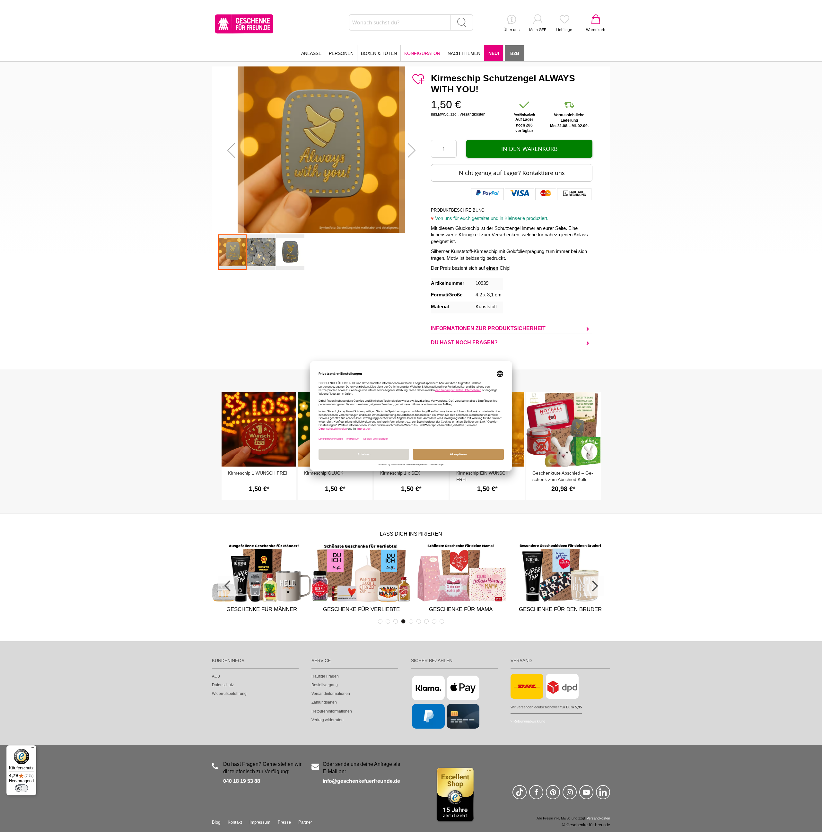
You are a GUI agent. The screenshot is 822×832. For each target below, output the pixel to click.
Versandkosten (472, 114)
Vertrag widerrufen (327, 720)
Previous (228, 586)
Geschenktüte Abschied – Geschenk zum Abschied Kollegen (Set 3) (562, 479)
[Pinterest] (553, 795)
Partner (305, 822)
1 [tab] (380, 621)
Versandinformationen (330, 693)
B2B (514, 53)
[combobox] (411, 22)
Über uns (511, 30)
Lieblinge (564, 30)
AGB (216, 676)
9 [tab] (442, 621)
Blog (216, 822)
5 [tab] (411, 621)
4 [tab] (403, 621)
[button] (231, 150)
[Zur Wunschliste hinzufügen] (418, 79)
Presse (284, 822)
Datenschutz (223, 685)
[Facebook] (536, 795)
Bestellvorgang (324, 685)
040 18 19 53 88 (241, 781)
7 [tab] (426, 621)
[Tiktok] (519, 795)
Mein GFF (537, 30)
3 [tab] (395, 621)
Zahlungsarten (324, 702)
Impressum (259, 822)
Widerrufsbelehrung (229, 693)
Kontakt (235, 822)
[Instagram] (570, 795)
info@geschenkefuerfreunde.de (361, 781)
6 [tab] (418, 621)
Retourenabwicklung (529, 721)
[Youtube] (586, 795)
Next (594, 586)
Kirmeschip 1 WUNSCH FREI (257, 473)
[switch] (21, 788)
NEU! (493, 53)
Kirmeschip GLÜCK (323, 473)
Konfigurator (422, 53)
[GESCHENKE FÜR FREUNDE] (244, 24)
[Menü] (32, 749)
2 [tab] (388, 621)
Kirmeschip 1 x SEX (400, 473)
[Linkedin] (603, 795)
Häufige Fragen (325, 676)
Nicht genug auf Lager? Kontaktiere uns (512, 173)
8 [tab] (434, 621)
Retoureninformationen (331, 711)
